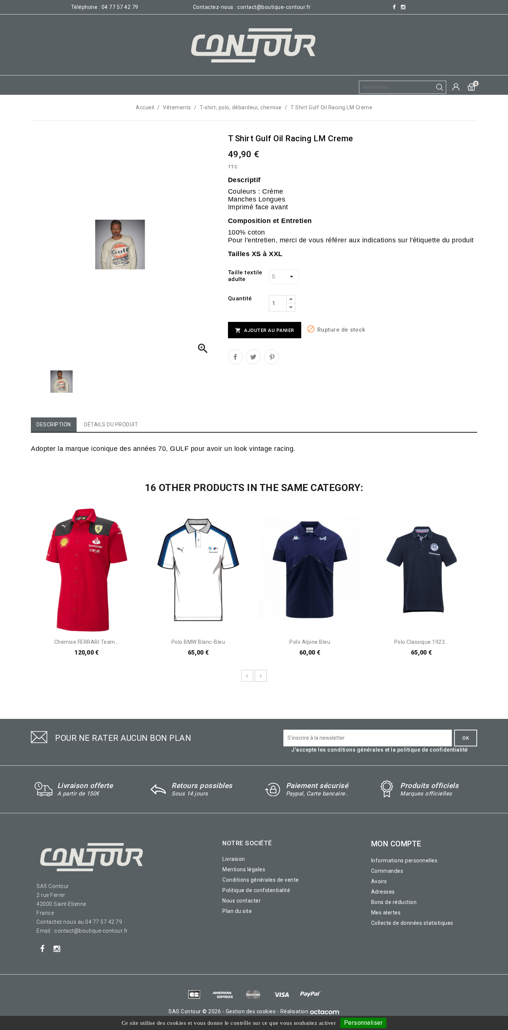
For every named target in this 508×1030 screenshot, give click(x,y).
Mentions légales (243, 869)
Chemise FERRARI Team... (86, 642)
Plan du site (237, 911)
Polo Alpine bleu (309, 642)
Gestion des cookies (251, 1011)
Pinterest (271, 357)
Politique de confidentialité (256, 890)
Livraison (233, 859)
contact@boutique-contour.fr (274, 7)
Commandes (387, 871)
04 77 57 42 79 (120, 7)
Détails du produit (111, 424)
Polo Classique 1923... (421, 642)
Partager (235, 357)
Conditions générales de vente (260, 880)
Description (53, 424)
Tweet (253, 357)
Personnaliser (363, 1022)
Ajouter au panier (264, 330)
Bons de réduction (394, 902)
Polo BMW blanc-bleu (198, 642)
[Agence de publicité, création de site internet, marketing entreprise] (325, 1011)
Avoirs (379, 881)
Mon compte (396, 843)
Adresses (383, 892)
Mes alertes (386, 913)
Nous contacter (241, 901)
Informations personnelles (404, 860)
